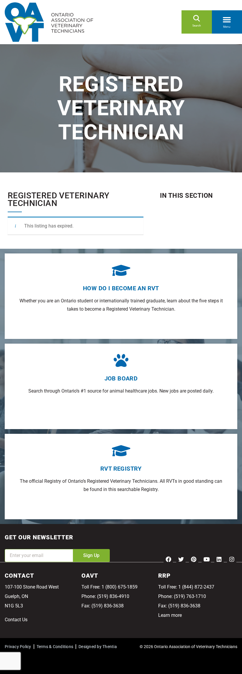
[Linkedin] (219, 559)
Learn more (170, 615)
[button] (227, 18)
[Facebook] (168, 559)
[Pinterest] (193, 559)
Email (11, 545)
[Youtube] (206, 559)
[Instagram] (231, 559)
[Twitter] (181, 559)
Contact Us (16, 619)
